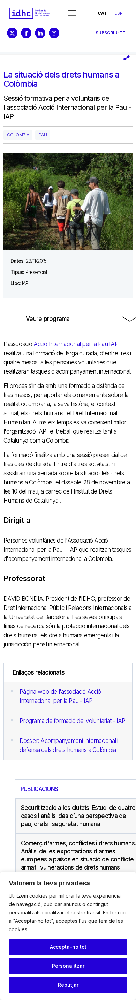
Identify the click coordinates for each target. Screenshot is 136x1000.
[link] (30, 13)
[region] (68, 936)
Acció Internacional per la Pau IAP (75, 344)
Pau (43, 134)
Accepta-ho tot (68, 947)
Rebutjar (68, 985)
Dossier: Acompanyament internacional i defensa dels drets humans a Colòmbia (69, 745)
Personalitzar (68, 966)
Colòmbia (18, 134)
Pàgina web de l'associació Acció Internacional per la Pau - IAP (60, 696)
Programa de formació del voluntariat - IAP (73, 720)
